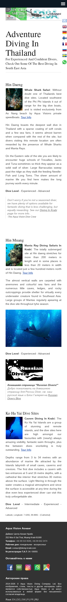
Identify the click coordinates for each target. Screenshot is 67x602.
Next (60, 24)
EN (13, 599)
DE (18, 599)
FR (32, 599)
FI (28, 599)
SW (23, 599)
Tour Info (26, 117)
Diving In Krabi (48, 210)
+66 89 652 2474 (39, 541)
